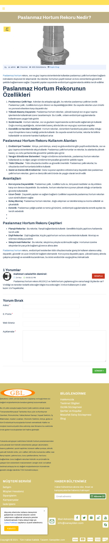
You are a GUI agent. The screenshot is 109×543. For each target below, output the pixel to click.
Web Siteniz (9, 323)
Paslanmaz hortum (12, 75)
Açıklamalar (8, 331)
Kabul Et (11, 528)
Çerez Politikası (10, 523)
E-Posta (7, 314)
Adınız (6, 305)
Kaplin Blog (54, 67)
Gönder (98, 371)
